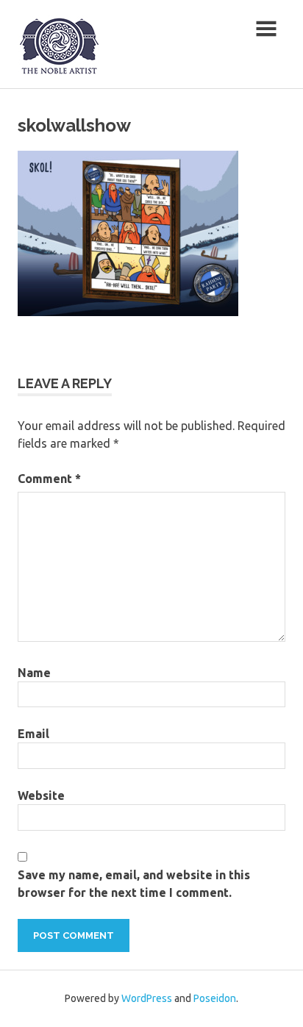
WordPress (146, 998)
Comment (49, 478)
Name (34, 672)
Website (41, 795)
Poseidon (214, 998)
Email (33, 733)
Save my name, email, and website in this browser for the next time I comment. (134, 883)
